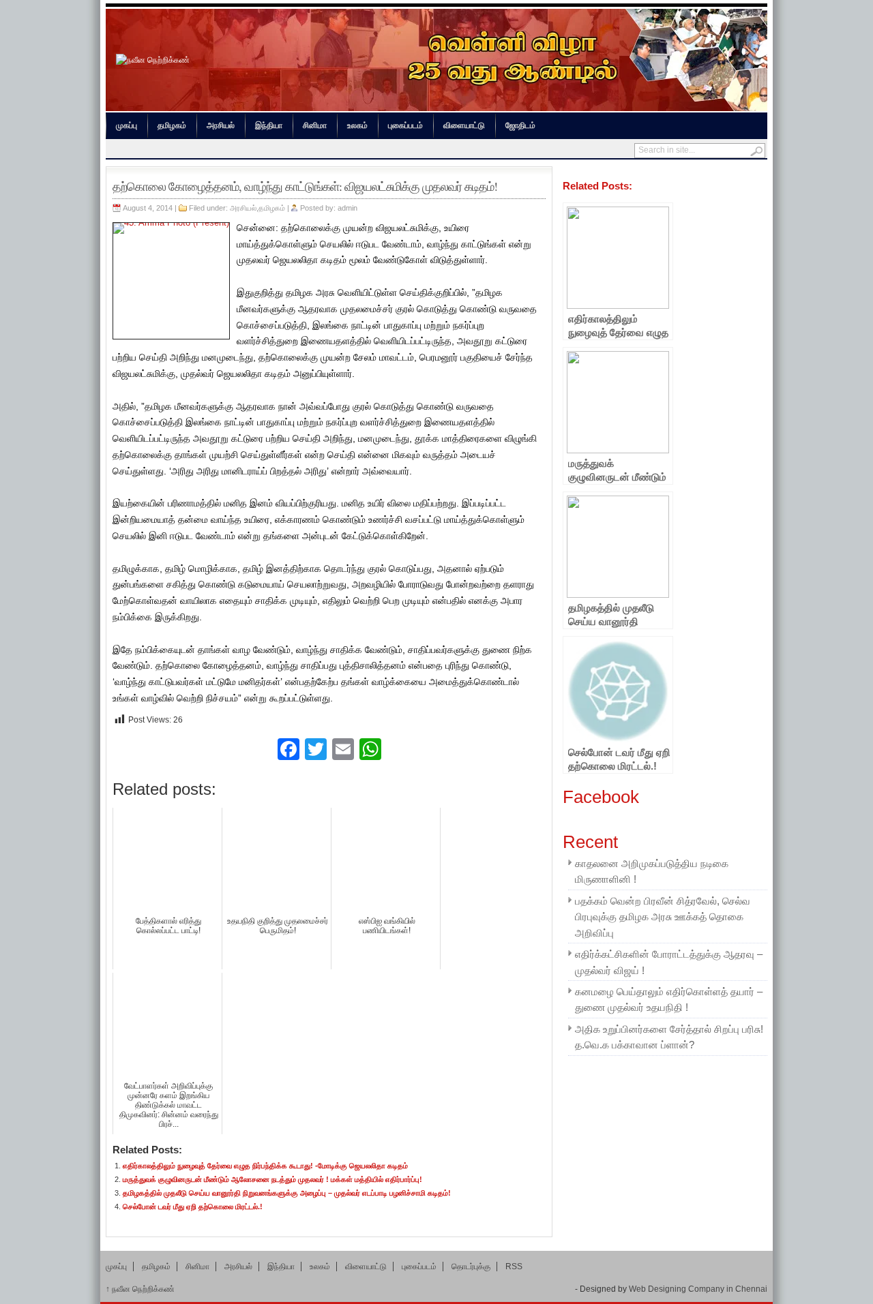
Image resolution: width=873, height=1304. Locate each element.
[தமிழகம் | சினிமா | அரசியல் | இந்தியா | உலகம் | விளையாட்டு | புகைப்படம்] (153, 60)
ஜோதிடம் (520, 125)
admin (347, 208)
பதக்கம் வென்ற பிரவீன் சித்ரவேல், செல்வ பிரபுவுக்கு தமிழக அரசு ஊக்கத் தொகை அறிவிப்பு (662, 917)
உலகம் (357, 125)
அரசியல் (221, 125)
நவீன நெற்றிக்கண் (140, 1289)
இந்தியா (268, 125)
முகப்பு (126, 125)
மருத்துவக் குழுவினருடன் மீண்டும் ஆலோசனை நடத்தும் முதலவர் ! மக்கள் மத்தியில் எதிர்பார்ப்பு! (272, 1179)
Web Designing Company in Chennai (698, 1289)
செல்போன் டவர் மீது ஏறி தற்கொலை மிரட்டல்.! (193, 1206)
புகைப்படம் (405, 125)
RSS (513, 1266)
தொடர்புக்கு (471, 1266)
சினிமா (315, 125)
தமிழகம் (172, 125)
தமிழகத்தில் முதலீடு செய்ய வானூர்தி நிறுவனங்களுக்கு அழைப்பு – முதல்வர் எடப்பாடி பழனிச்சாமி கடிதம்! (287, 1193)
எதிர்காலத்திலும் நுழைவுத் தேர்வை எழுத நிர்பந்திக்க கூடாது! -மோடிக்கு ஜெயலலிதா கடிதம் (265, 1166)
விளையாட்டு (464, 125)
